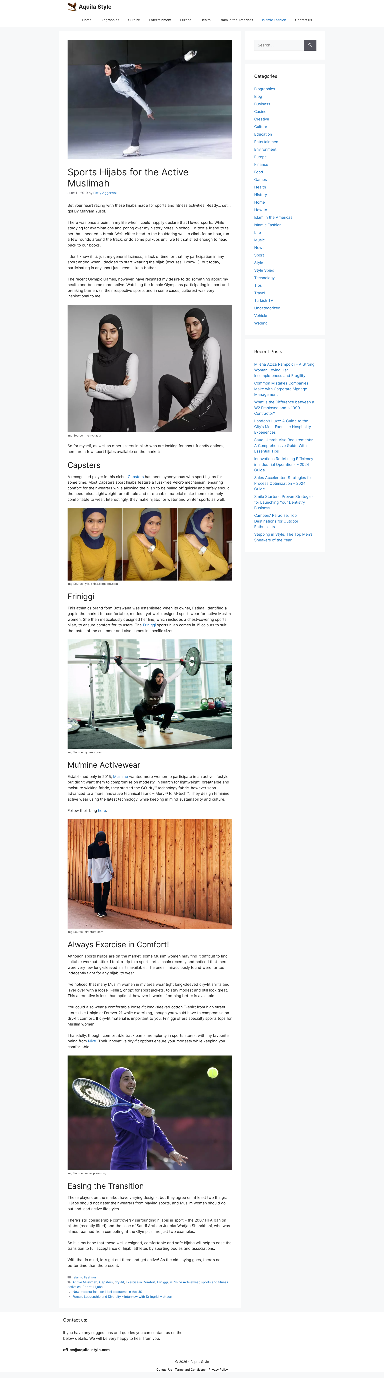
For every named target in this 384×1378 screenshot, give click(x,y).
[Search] (310, 45)
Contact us (303, 20)
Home (87, 20)
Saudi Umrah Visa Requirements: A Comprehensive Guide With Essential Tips (283, 445)
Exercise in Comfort (140, 1282)
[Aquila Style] (72, 6)
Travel (259, 293)
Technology (264, 278)
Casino (260, 111)
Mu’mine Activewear (184, 1282)
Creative (261, 119)
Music (259, 240)
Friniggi (149, 625)
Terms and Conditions (190, 1369)
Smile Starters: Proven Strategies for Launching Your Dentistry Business (284, 502)
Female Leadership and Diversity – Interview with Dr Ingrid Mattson (122, 1296)
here (102, 810)
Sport (259, 255)
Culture (134, 20)
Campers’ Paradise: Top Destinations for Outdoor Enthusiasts (276, 521)
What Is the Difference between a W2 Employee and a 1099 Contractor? (284, 408)
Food (258, 172)
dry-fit (119, 1282)
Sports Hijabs (92, 1287)
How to (260, 210)
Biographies (109, 20)
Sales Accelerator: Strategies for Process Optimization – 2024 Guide (283, 483)
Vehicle (260, 315)
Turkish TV (263, 300)
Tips (258, 285)
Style (258, 262)
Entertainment (160, 20)
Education (263, 134)
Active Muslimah (85, 1282)
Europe (186, 20)
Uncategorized (267, 308)
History (260, 194)
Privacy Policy (218, 1369)
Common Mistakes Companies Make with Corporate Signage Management (281, 389)
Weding (261, 323)
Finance (261, 164)
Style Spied (264, 270)
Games (260, 179)
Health (205, 20)
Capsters (136, 477)
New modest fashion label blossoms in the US (107, 1292)
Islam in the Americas (236, 20)
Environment (265, 149)
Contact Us (164, 1369)
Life (257, 232)
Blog (258, 96)
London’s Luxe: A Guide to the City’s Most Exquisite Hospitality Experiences (282, 427)
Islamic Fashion (274, 20)
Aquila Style (95, 6)
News (259, 247)
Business (262, 104)
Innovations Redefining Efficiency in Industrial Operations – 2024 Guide (283, 464)
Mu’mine (120, 776)
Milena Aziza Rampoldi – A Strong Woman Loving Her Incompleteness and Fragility (284, 370)
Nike (92, 1041)
